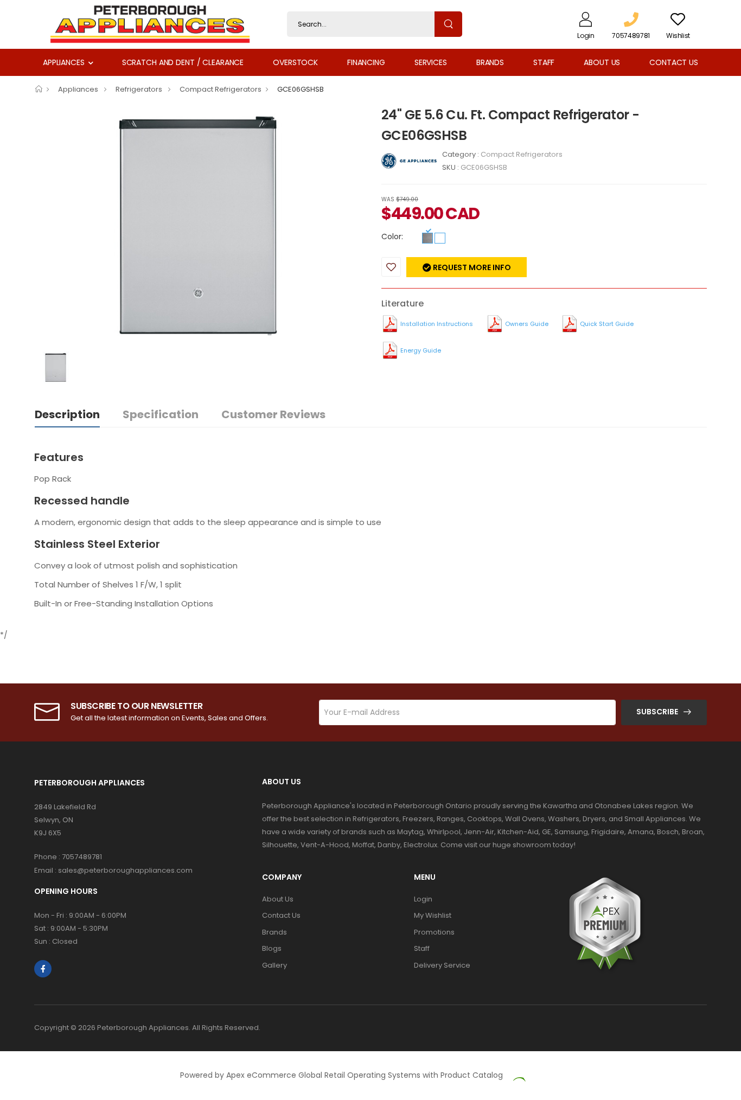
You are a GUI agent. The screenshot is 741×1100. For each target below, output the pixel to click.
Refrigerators (140, 89)
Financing (366, 62)
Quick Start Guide (607, 323)
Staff (543, 62)
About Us (602, 62)
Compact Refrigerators (220, 89)
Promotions (434, 932)
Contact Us (673, 62)
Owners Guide (526, 323)
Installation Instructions (436, 323)
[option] (199, 228)
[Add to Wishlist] (391, 267)
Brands (490, 62)
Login (423, 899)
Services (430, 62)
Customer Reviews (273, 414)
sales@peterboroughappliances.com (125, 870)
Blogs (272, 948)
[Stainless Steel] (427, 238)
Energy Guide (420, 350)
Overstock (295, 62)
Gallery (274, 965)
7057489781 (82, 857)
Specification (161, 414)
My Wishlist (432, 915)
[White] (440, 238)
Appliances (64, 62)
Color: (392, 236)
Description (67, 414)
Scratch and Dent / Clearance (183, 62)
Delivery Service (442, 965)
